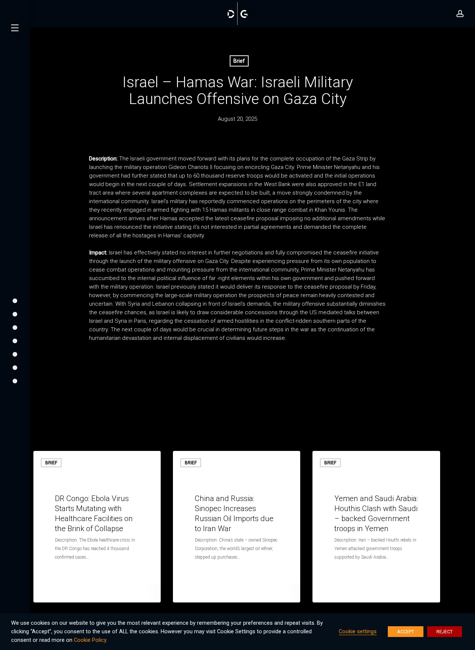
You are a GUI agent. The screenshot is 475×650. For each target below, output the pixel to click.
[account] (460, 13)
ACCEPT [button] (405, 631)
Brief (239, 61)
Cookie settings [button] (358, 631)
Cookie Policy (90, 640)
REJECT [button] (444, 631)
